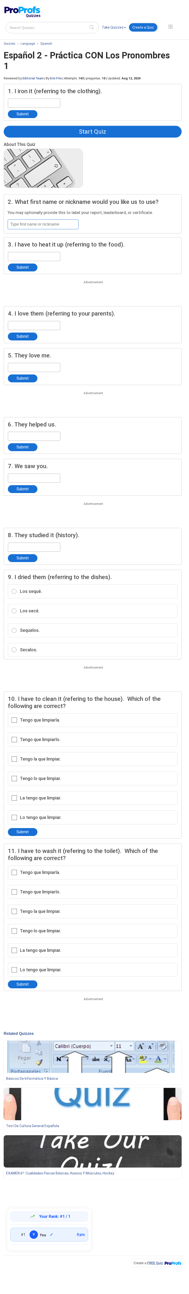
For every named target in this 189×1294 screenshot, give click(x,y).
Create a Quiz (143, 27)
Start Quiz (92, 131)
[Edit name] (51, 1234)
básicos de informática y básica (32, 1079)
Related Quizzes (19, 1033)
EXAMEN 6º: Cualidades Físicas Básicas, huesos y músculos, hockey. (60, 1173)
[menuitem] (114, 28)
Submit (22, 114)
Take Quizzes (113, 27)
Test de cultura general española (32, 1126)
